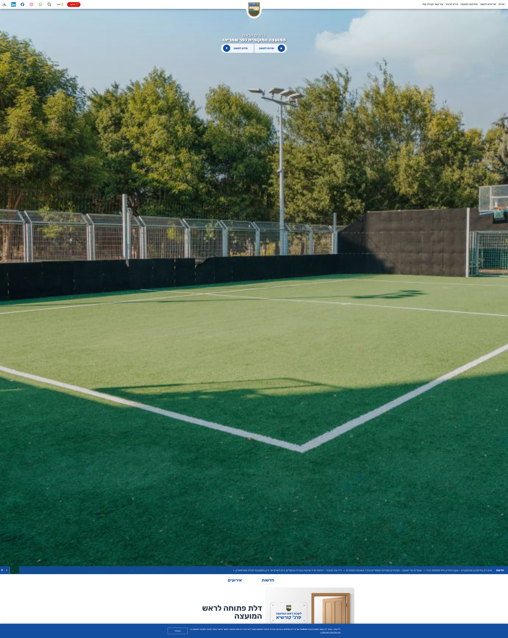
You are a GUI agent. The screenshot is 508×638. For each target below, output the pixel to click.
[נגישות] (4, 4)
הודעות (500, 570)
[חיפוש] (49, 4)
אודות (501, 4)
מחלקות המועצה (469, 4)
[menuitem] (501, 4)
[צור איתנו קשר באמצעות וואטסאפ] (40, 4)
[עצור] (2, 570)
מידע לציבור (451, 4)
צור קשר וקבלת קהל (432, 4)
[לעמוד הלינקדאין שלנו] (13, 4)
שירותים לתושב (488, 4)
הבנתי (178, 630)
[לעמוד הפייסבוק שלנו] (22, 4)
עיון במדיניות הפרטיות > (330, 632)
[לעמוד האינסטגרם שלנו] (31, 4)
